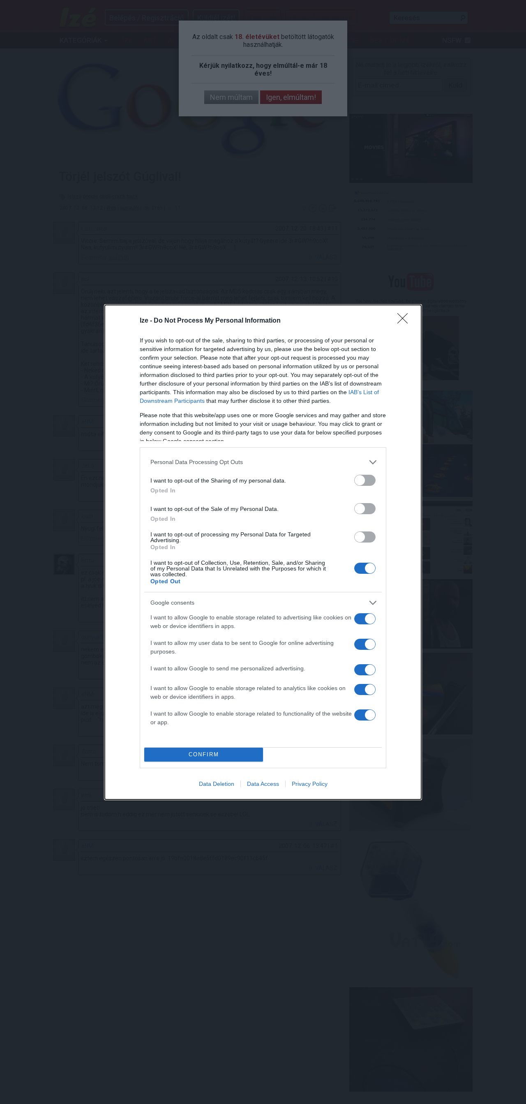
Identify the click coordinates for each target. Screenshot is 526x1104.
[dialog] (263, 552)
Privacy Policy (310, 784)
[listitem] (263, 462)
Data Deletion (216, 784)
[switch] (365, 480)
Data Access (263, 784)
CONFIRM (204, 754)
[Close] (405, 321)
